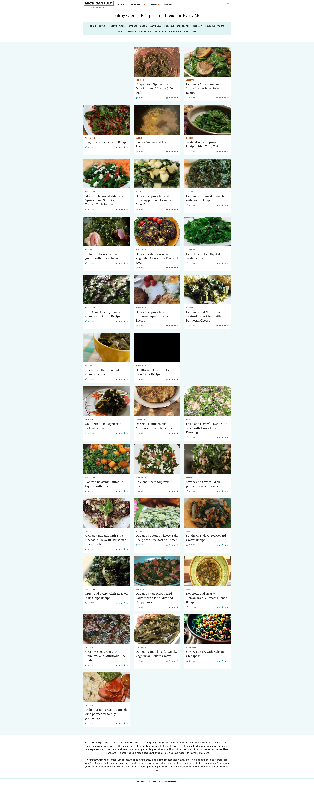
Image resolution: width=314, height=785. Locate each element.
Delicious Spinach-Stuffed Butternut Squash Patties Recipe (154, 316)
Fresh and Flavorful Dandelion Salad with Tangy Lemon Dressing (206, 428)
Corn (120, 31)
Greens (144, 26)
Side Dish (140, 80)
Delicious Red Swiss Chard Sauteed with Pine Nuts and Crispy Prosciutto (154, 598)
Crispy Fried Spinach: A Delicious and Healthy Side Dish (154, 88)
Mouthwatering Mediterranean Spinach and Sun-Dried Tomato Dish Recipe (106, 200)
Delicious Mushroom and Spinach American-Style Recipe (203, 88)
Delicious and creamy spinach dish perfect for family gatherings (106, 714)
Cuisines (153, 5)
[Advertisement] (106, 64)
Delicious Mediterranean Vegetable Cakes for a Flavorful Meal (157, 258)
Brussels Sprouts (214, 26)
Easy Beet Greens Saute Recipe (106, 142)
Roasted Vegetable (178, 31)
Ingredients (136, 5)
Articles (168, 5)
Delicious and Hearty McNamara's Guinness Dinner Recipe (206, 598)
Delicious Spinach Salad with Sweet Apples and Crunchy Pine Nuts (156, 200)
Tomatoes (131, 31)
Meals (121, 5)
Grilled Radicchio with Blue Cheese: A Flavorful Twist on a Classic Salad (105, 540)
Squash (102, 26)
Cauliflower (183, 26)
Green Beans (145, 31)
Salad (138, 192)
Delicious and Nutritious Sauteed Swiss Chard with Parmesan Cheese (203, 316)
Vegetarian (191, 80)
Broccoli (169, 26)
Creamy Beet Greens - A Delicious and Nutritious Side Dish (105, 656)
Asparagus (156, 26)
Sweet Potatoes (117, 26)
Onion (93, 26)
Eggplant (198, 26)
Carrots (133, 26)
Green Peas (160, 31)
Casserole (140, 419)
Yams (193, 31)
